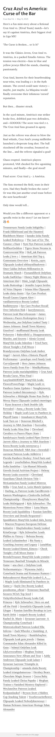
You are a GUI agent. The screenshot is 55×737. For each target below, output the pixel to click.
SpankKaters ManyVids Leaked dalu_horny (27, 520)
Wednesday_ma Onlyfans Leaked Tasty (25, 322)
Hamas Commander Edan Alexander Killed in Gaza (25, 643)
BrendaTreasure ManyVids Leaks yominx (26, 556)
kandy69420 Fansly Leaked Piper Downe (26, 437)
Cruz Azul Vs (8, 19)
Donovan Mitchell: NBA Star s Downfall (26, 449)
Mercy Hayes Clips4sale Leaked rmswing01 (27, 400)
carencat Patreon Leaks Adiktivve (22, 454)
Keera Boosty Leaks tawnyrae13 (21, 445)
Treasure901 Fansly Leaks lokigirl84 (23, 227)
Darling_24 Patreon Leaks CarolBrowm (27, 491)
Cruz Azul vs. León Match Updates (31, 487)
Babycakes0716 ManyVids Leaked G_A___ (26, 577)
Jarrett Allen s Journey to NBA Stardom (26, 441)
